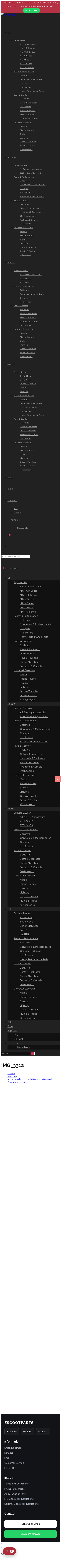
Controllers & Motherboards (35, 624)
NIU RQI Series (28, 611)
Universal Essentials (24, 670)
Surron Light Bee (29, 926)
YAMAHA (24, 934)
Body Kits (25, 645)
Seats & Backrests (30, 649)
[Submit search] (33, 1053)
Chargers (25, 628)
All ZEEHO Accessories (32, 817)
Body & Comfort (23, 641)
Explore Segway (23, 708)
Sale (10, 1022)
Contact (18, 1039)
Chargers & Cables (30, 951)
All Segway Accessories (33, 712)
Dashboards (27, 653)
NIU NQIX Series (28, 590)
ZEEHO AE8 (26, 825)
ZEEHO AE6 (26, 821)
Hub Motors (26, 632)
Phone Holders (28, 678)
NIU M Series (27, 603)
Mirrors (23, 674)
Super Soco (26, 921)
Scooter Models (22, 913)
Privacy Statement (14, 1488)
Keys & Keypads (29, 657)
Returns (8, 1452)
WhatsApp (31, 10)
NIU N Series (26, 599)
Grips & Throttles (29, 691)
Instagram (43, 1431)
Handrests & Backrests (32, 758)
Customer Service (14, 1463)
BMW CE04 (26, 917)
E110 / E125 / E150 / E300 (34, 716)
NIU (9, 578)
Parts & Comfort (22, 745)
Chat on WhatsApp (30, 1534)
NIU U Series (26, 607)
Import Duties (11, 1468)
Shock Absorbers (29, 662)
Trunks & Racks (28, 695)
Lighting (24, 687)
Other (11, 909)
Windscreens (27, 699)
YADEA (24, 930)
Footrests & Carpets (31, 666)
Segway (12, 704)
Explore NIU (20, 582)
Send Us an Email (30, 1524)
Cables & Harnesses (31, 754)
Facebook (12, 1431)
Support (12, 1030)
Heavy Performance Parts (34, 637)
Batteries (25, 620)
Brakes (24, 683)
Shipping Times (12, 1447)
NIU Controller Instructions (18, 1499)
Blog (10, 1026)
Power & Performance (26, 616)
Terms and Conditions (16, 1483)
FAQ (16, 1034)
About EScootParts (14, 1493)
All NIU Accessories (30, 586)
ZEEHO (11, 808)
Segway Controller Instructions (21, 1503)
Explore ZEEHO (22, 812)
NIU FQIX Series (28, 595)
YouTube (27, 1431)
